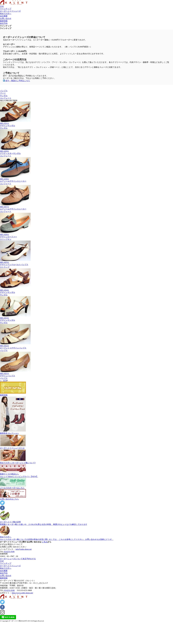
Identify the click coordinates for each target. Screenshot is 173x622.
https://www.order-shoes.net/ (22, 593)
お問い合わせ (5, 18)
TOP (2, 6)
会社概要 (4, 16)
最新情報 (4, 21)
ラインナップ (5, 9)
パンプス (4, 91)
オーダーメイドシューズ (10, 11)
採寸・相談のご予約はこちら (17, 81)
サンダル (4, 96)
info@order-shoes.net (24, 549)
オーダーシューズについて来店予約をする (18, 559)
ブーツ (3, 93)
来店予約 (4, 23)
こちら (45, 542)
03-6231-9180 (9, 552)
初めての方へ (5, 14)
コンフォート (5, 98)
